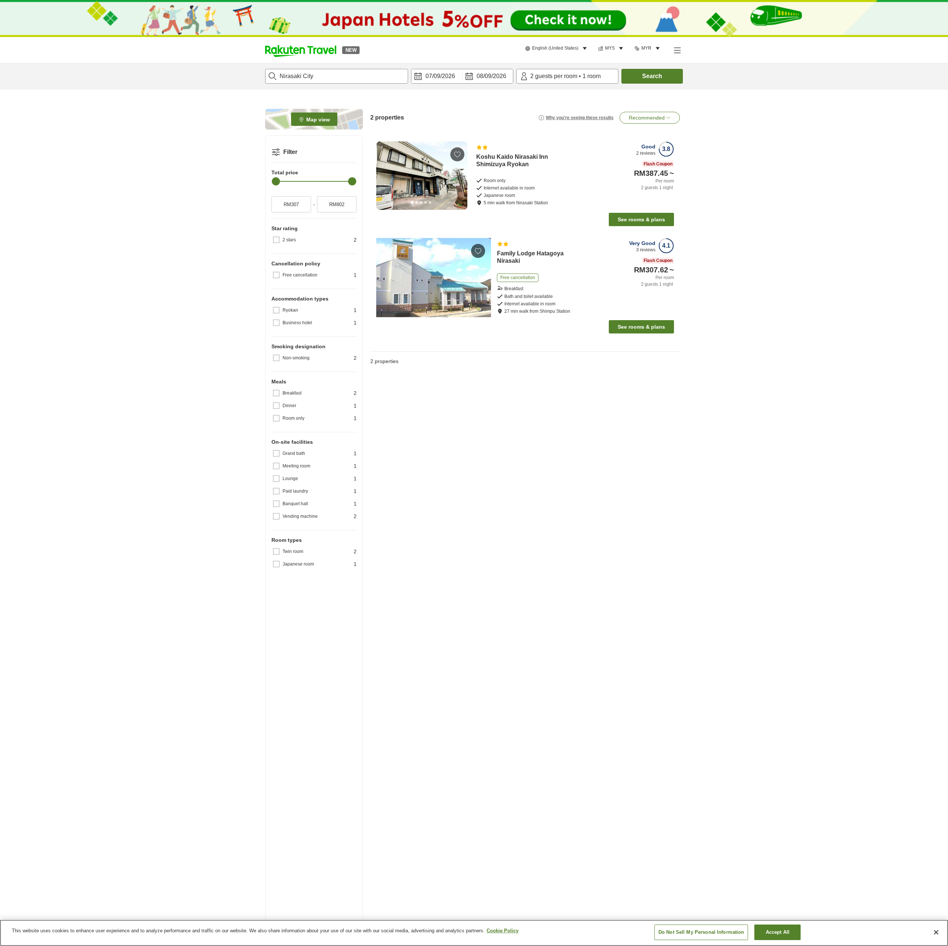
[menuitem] (557, 48)
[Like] (457, 154)
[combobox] (336, 76)
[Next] (459, 175)
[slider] (276, 181)
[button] (300, 50)
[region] (474, 933)
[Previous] (384, 175)
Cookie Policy (502, 930)
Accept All (778, 932)
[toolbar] (462, 76)
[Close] (936, 932)
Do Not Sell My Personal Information (701, 932)
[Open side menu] (677, 50)
